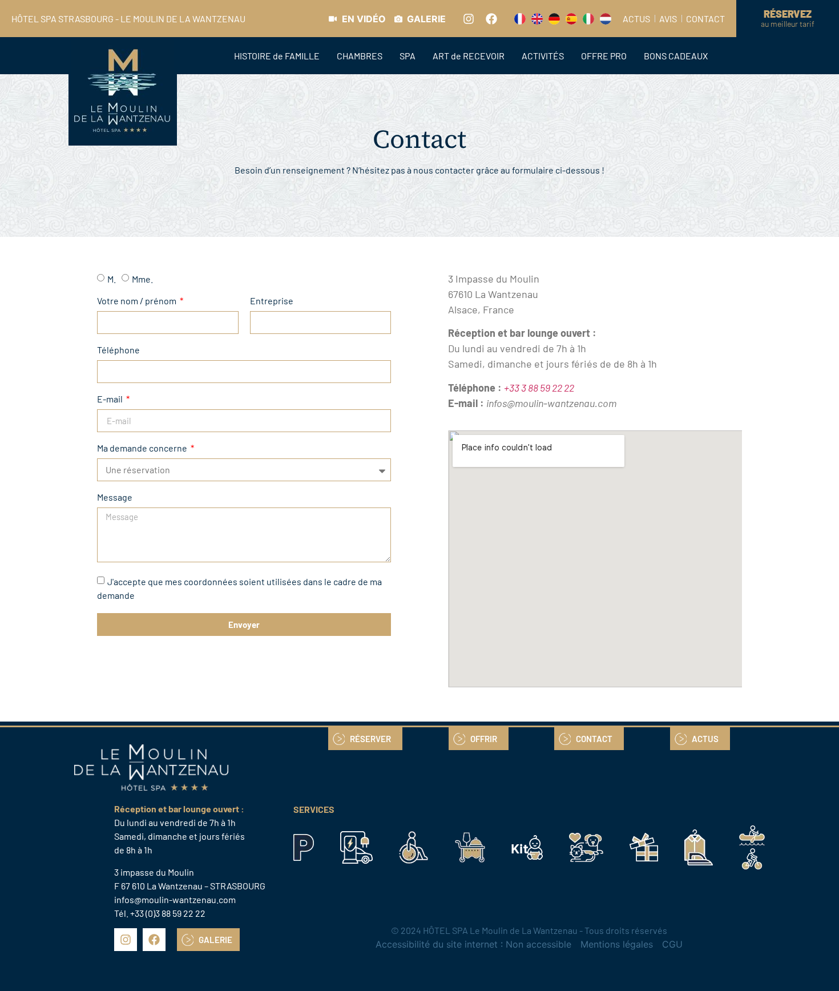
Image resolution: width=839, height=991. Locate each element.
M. (111, 278)
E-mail (110, 399)
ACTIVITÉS (543, 55)
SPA (408, 55)
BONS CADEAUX (676, 55)
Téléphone (118, 350)
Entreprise (271, 301)
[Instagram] (468, 18)
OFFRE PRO (604, 55)
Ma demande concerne (143, 448)
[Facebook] (491, 18)
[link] (357, 19)
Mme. (142, 278)
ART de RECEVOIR (469, 55)
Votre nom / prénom (137, 301)
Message (114, 497)
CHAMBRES (359, 55)
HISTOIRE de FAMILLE (277, 55)
